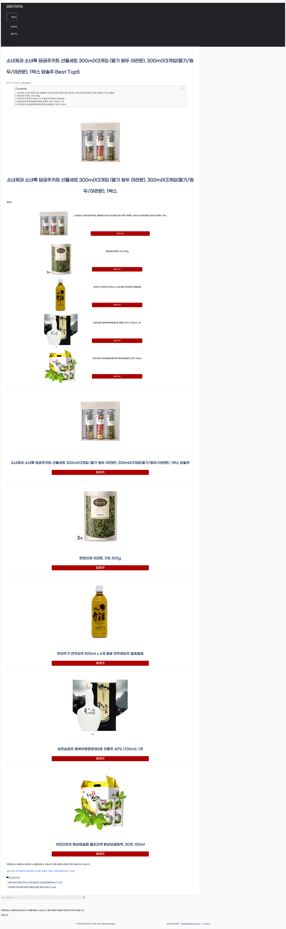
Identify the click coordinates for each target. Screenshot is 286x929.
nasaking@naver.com (191, 924)
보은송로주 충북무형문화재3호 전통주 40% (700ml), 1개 (40, 101)
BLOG (14, 34)
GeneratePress (108, 924)
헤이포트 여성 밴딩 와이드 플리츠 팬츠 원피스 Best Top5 (32, 887)
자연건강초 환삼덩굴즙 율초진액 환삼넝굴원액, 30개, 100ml (41, 104)
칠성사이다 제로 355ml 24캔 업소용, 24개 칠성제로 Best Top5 (35, 882)
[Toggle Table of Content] (181, 88)
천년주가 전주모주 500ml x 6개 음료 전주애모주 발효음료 (40, 99)
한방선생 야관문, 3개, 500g (28, 96)
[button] (8, 43)
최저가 (100, 472)
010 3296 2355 (173, 924)
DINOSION (14, 6)
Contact (206, 924)
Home (14, 26)
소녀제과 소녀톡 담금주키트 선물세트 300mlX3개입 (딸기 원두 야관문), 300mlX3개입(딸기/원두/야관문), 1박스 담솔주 (65, 93)
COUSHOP (14, 878)
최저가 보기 (120, 233)
